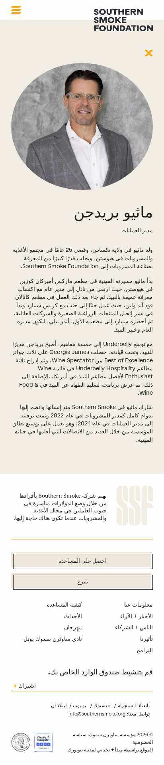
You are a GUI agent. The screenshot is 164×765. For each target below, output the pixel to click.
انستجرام (126, 705)
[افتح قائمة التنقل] (16, 10)
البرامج (145, 650)
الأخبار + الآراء (136, 616)
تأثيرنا (146, 639)
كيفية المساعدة (64, 604)
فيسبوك (101, 705)
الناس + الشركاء (134, 627)
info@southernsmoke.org (96, 714)
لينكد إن (59, 705)
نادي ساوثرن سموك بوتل (52, 639)
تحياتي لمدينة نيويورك (89, 750)
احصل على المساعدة (83, 561)
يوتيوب (79, 705)
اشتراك (27, 686)
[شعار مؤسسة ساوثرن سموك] (135, 507)
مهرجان (73, 627)
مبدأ (119, 750)
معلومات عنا (138, 604)
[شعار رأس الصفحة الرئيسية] (123, 19)
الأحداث (73, 616)
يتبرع (82, 582)
